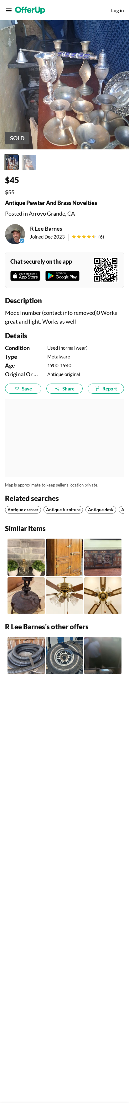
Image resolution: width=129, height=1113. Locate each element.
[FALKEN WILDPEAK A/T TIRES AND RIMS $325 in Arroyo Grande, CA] (64, 655)
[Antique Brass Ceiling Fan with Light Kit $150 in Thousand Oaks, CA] (64, 596)
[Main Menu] (9, 10)
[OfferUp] (30, 10)
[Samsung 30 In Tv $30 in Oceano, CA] (102, 655)
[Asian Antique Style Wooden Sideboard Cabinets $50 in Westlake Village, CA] (102, 557)
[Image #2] (28, 162)
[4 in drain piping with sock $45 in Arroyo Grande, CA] (26, 655)
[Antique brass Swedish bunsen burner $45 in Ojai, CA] (26, 596)
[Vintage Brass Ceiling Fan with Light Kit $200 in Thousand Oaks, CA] (102, 596)
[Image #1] (11, 162)
